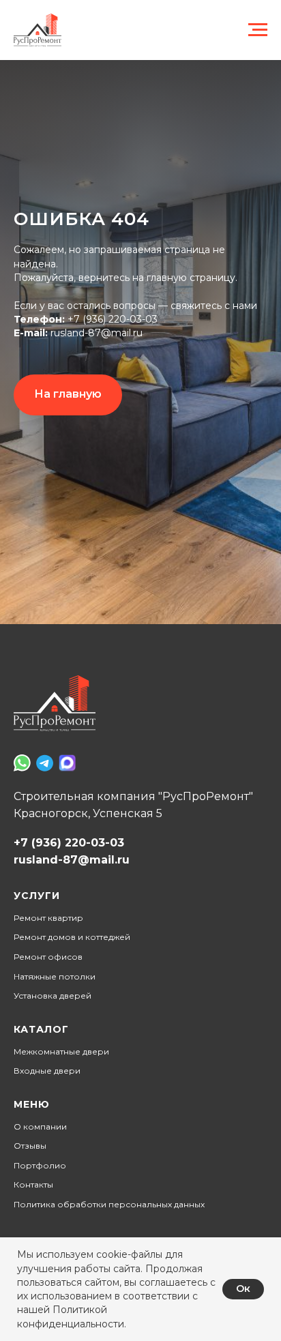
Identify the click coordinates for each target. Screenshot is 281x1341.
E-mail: (31, 692)
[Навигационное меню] (257, 30)
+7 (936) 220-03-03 (113, 677)
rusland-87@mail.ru (95, 692)
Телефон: (39, 677)
